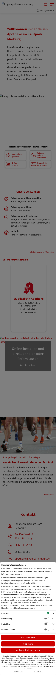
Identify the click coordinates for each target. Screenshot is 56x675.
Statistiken (5, 624)
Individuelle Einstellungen (28, 650)
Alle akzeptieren (28, 637)
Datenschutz (18, 671)
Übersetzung (6, 618)
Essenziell (5, 613)
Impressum (38, 671)
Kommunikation (8, 629)
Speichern (28, 643)
